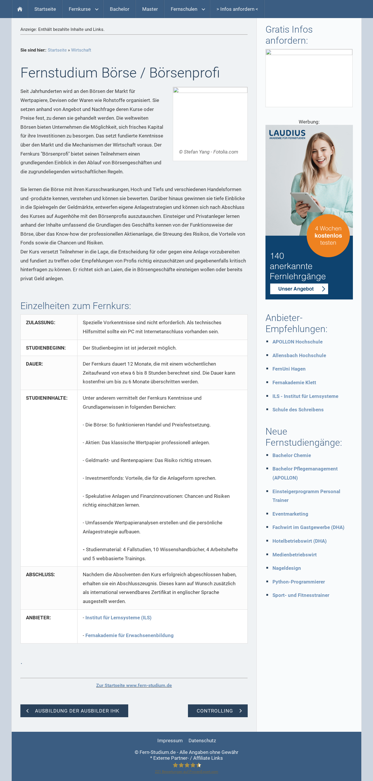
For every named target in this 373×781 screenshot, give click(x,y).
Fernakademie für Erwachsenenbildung (129, 635)
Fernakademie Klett (294, 382)
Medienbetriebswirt (294, 555)
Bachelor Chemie (291, 455)
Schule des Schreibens (298, 409)
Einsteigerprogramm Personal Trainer (306, 496)
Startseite (57, 50)
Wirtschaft (81, 50)
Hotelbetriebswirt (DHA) (299, 541)
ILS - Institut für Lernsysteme (305, 396)
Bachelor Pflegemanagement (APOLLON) (305, 473)
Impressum (170, 740)
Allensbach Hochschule (299, 355)
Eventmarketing (290, 514)
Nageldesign (286, 568)
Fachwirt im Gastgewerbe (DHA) (308, 527)
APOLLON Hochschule (297, 342)
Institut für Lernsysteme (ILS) (118, 617)
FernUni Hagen (289, 369)
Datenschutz (202, 740)
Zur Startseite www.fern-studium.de (134, 685)
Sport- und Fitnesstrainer (300, 595)
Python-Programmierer (298, 582)
